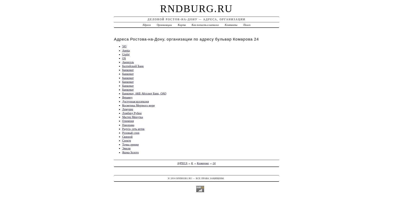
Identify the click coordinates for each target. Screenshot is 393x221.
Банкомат (128, 70)
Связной (127, 136)
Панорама (128, 125)
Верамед (127, 97)
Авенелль (128, 62)
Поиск (247, 24)
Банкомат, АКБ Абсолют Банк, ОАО (144, 93)
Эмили (126, 148)
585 (124, 46)
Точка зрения (130, 144)
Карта (182, 24)
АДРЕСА (182, 163)
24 (214, 163)
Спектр (126, 140)
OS (124, 58)
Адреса (146, 24)
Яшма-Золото (130, 152)
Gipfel (126, 54)
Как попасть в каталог (205, 24)
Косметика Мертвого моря (138, 105)
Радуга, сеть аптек (133, 129)
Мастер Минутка (132, 117)
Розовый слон (130, 132)
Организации (164, 24)
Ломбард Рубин (132, 113)
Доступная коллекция (135, 101)
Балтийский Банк (133, 66)
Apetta (126, 50)
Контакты (231, 24)
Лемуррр (127, 109)
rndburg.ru (196, 8)
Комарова (203, 163)
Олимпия (128, 121)
